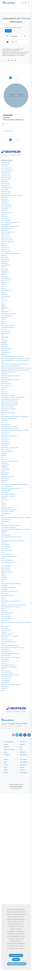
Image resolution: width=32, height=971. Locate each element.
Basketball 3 (4, 307)
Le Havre (22, 741)
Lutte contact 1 (5, 678)
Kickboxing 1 (5, 628)
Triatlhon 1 (4, 498)
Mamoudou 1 (5, 659)
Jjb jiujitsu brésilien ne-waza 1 (9, 674)
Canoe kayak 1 (5, 548)
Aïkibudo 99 (4, 245)
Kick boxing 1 (5, 682)
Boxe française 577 (6, 212)
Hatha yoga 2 (5, 337)
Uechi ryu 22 (5, 276)
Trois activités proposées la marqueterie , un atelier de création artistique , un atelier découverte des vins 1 (15, 360)
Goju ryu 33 (4, 269)
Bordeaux (6, 747)
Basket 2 (3, 323)
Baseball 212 (5, 230)
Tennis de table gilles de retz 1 (9, 401)
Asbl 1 (3, 422)
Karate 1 (3, 504)
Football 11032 (5, 162)
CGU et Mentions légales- (15, 786)
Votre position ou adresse (13, 27)
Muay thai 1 (4, 474)
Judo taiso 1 (4, 441)
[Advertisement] (16, 809)
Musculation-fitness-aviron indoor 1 (11, 537)
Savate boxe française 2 (8, 327)
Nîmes (6, 764)
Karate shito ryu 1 (6, 352)
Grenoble (6, 754)
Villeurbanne (23, 772)
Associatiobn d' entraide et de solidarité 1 (13, 540)
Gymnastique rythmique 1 (8, 527)
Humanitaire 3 (5, 311)
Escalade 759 (5, 201)
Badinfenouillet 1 (6, 490)
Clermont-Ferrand (9, 749)
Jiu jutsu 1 (4, 663)
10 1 (2, 581)
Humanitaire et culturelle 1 (9, 408)
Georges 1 (4, 453)
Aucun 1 (3, 603)
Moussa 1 (4, 506)
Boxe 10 (3, 288)
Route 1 (3, 608)
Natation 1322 (5, 185)
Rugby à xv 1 (5, 438)
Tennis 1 (3, 575)
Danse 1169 (4, 189)
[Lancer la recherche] (24, 36)
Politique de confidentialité (17, 963)
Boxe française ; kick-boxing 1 (9, 403)
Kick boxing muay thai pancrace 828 (11, 195)
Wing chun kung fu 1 (7, 572)
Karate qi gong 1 (6, 546)
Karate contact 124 (6, 240)
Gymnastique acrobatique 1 (9, 667)
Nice (5, 762)
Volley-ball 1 (4, 434)
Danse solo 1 (5, 620)
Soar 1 (3, 482)
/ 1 (2, 564)
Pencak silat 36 (5, 265)
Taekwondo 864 (5, 193)
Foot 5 (3, 298)
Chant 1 (3, 533)
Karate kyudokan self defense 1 (10, 428)
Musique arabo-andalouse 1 (9, 556)
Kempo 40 (4, 263)
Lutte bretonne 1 (6, 513)
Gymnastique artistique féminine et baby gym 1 (14, 416)
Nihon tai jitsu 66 (6, 251)
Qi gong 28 (4, 273)
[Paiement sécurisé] (17, 735)
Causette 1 (4, 387)
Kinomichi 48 (5, 259)
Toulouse (22, 770)
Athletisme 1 (5, 492)
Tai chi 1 (3, 597)
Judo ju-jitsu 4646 (6, 168)
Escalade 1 (4, 688)
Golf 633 (3, 210)
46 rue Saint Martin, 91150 (14, 119)
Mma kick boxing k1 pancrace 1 (10, 379)
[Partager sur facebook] (6, 60)
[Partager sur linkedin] (12, 60)
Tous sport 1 (4, 377)
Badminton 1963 (6, 177)
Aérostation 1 (5, 350)
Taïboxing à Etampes (8, 131)
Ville (9, 30)
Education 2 (4, 346)
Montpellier (23, 754)
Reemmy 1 (4, 354)
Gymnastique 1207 (6, 187)
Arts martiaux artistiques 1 (9, 494)
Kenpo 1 (3, 471)
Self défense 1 (5, 544)
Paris (5, 767)
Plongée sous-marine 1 (7, 476)
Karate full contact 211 (8, 232)
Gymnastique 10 (6, 290)
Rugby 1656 (4, 181)
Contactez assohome (6, 728)
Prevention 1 (5, 577)
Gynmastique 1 (5, 521)
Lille (21, 747)
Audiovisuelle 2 (5, 333)
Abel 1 (3, 414)
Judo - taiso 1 (5, 500)
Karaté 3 (3, 306)
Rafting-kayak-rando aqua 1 (9, 418)
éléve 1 (3, 690)
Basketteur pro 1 (6, 614)
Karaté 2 (3, 329)
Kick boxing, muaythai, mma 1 (9, 447)
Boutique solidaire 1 (7, 507)
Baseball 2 (4, 342)
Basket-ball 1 (5, 593)
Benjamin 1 (4, 467)
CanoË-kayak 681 (6, 205)
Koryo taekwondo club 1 (8, 665)
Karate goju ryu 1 (6, 649)
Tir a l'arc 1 (4, 391)
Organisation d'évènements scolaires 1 (12, 356)
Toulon (22, 767)
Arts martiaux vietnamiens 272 (10, 222)
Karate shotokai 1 (6, 630)
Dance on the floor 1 (7, 673)
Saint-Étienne (24, 762)
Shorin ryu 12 (5, 280)
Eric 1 (3, 539)
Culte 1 (3, 669)
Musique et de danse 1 (7, 407)
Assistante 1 (4, 410)
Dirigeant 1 (4, 632)
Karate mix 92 (5, 247)
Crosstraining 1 (5, 680)
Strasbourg (23, 764)
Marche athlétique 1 (7, 560)
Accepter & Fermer (16, 955)
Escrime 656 (4, 208)
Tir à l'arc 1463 (5, 183)
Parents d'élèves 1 (6, 383)
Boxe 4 (3, 304)
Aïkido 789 (4, 197)
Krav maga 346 (5, 220)
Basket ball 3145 (6, 172)
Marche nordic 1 (6, 570)
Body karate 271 (6, 224)
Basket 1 (3, 455)
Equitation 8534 (6, 164)
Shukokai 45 (4, 261)
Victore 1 (4, 389)
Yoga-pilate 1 (5, 686)
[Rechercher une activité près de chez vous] (22, 2)
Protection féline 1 (6, 618)
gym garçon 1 (5, 473)
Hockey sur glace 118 (7, 241)
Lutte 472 (4, 214)
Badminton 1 (5, 393)
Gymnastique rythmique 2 (8, 325)
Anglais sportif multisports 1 (9, 405)
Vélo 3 (3, 309)
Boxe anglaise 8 (5, 296)
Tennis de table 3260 (7, 170)
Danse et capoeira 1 (7, 451)
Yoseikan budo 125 (6, 238)
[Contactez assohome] (20, 735)
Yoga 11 (3, 284)
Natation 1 (4, 420)
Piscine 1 (3, 610)
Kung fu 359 (4, 218)
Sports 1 (3, 579)
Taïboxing (6, 118)
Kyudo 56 (4, 255)
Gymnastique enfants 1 (8, 595)
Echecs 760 (4, 199)
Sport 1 (3, 643)
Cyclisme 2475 (5, 174)
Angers (6, 744)
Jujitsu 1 (3, 558)
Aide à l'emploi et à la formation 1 (11, 657)
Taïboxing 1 (4, 381)
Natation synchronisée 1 (8, 412)
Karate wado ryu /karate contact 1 (11, 601)
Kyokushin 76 (5, 249)
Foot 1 (3, 552)
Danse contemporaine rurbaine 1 (10, 375)
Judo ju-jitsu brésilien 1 (8, 511)
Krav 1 (3, 502)
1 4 (2, 302)
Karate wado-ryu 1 (6, 651)
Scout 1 (3, 515)
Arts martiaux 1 (5, 443)
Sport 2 (3, 321)
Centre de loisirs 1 (6, 385)
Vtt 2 (2, 335)
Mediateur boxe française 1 (9, 509)
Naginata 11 (4, 282)
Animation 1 (4, 463)
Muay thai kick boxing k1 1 (9, 562)
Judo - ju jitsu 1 (5, 449)
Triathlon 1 (4, 374)
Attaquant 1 (4, 638)
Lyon (21, 749)
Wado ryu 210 (5, 234)
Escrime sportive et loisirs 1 (9, 641)
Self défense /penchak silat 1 (9, 591)
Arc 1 (2, 457)
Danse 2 (3, 319)
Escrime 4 (4, 300)
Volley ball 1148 (5, 191)
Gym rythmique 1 (6, 671)
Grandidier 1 (4, 445)
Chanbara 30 (5, 271)
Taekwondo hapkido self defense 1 (11, 525)
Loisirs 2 (3, 339)
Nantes (6, 759)
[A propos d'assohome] (13, 735)
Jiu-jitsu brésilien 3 (6, 315)
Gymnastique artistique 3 (8, 313)
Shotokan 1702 (5, 179)
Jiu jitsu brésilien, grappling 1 (9, 426)
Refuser (16, 959)
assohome (7, 115)
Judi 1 (3, 599)
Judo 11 (3, 286)
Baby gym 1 (4, 480)
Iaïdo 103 (4, 243)
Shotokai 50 (4, 257)
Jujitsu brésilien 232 (7, 228)
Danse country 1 (6, 424)
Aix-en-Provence (9, 741)
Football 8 (4, 294)
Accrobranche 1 (5, 626)
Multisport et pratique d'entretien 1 (11, 488)
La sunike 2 (4, 340)
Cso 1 (3, 523)
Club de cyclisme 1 (6, 486)
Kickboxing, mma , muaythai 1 (9, 636)
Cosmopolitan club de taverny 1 (10, 399)
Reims (5, 770)
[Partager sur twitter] (9, 60)
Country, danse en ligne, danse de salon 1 (13, 397)
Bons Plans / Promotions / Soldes (10, 155)
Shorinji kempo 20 (6, 278)
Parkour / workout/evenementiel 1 (11, 684)
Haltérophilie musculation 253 (10, 226)
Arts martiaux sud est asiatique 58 (11, 253)
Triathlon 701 (5, 203)
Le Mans (22, 744)
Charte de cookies (16, 788)
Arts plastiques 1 (6, 566)
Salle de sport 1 (5, 440)
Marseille (22, 752)
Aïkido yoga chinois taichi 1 (9, 436)
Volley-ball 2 (4, 344)
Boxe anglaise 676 (6, 207)
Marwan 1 (4, 542)
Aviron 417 (4, 216)
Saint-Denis (23, 759)
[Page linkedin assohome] (29, 735)
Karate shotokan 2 (6, 331)
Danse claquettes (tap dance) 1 (10, 645)
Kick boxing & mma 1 (7, 612)
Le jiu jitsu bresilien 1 (7, 634)
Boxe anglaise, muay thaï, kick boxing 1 (12, 647)
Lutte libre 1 (4, 585)
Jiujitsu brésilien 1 (6, 616)
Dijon (5, 752)
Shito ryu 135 (5, 236)
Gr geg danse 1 (5, 465)
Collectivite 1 (5, 661)
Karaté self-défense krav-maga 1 (10, 653)
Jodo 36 (3, 267)
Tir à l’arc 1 (4, 459)
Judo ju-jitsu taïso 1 (7, 640)
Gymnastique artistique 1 (8, 587)
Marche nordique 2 (6, 348)
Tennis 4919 (4, 166)
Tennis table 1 (5, 478)
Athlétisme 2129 (6, 175)
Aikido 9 (3, 292)
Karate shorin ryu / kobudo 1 (9, 461)
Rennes (6, 772)
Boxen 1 (3, 573)
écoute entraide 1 (6, 535)
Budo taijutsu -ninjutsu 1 (8, 496)
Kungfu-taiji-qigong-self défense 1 (11, 583)
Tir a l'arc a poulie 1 (6, 550)
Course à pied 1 (5, 469)
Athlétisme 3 (5, 317)
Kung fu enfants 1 (6, 554)
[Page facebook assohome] (25, 735)
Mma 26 (3, 274)
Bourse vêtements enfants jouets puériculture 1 (15, 484)
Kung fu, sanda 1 (6, 655)
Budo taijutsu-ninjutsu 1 (8, 395)
